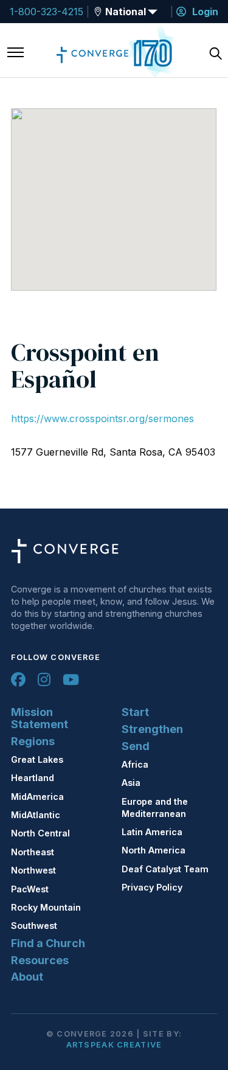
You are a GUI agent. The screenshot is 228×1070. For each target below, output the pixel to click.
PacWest (30, 889)
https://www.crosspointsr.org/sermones (102, 418)
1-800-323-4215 (46, 11)
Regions (33, 741)
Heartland (32, 778)
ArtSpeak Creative (114, 1044)
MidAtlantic (35, 815)
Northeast (32, 852)
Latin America (152, 832)
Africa (135, 764)
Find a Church (48, 943)
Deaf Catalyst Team (165, 869)
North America (153, 850)
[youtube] (71, 679)
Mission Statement (39, 718)
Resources (40, 960)
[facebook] (18, 679)
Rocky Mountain (46, 907)
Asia (131, 782)
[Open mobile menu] (15, 53)
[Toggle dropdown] (98, 11)
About (27, 976)
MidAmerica (37, 796)
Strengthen (152, 729)
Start (135, 712)
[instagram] (44, 679)
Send (136, 746)
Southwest (34, 925)
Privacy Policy (152, 887)
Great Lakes (37, 759)
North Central (40, 833)
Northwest (33, 870)
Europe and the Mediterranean (155, 807)
